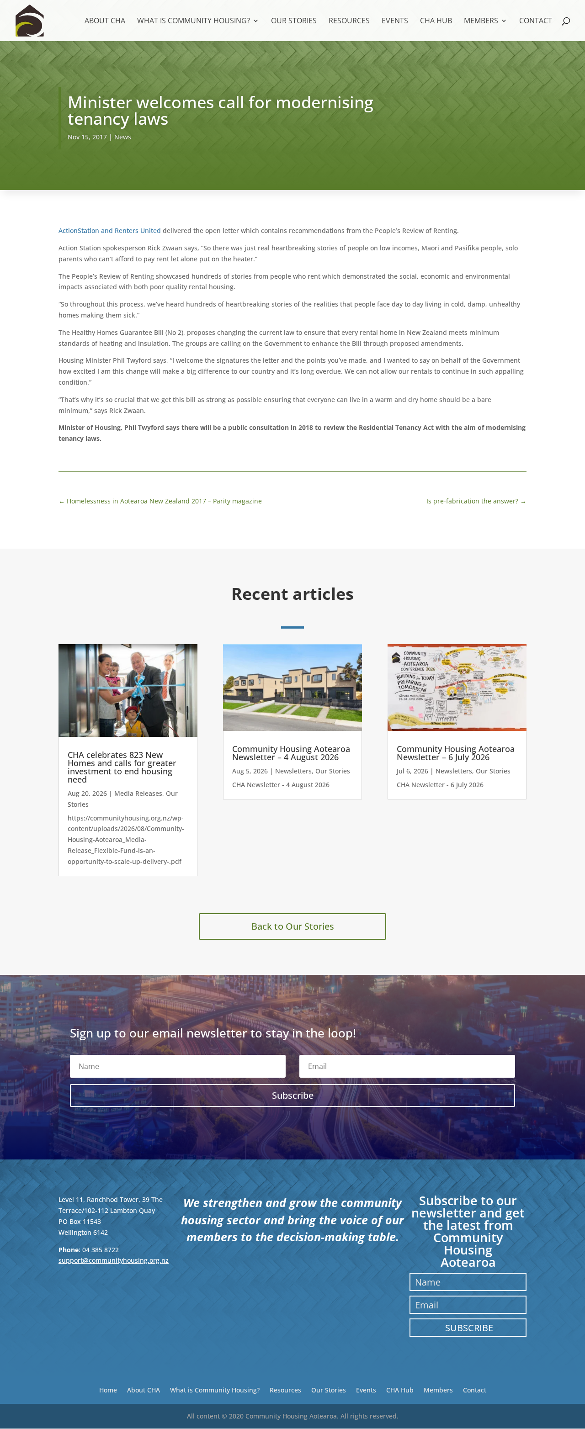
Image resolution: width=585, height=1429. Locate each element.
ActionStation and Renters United (110, 230)
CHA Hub (436, 21)
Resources (349, 21)
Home (108, 1389)
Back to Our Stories (292, 926)
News (122, 136)
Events (395, 21)
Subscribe (469, 1328)
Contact (535, 21)
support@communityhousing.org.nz (113, 1260)
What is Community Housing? (193, 21)
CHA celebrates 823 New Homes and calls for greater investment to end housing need (122, 767)
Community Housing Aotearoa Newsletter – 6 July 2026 (456, 752)
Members (481, 21)
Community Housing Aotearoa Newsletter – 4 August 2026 (291, 752)
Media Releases (138, 793)
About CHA (105, 21)
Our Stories (294, 21)
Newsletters (293, 771)
